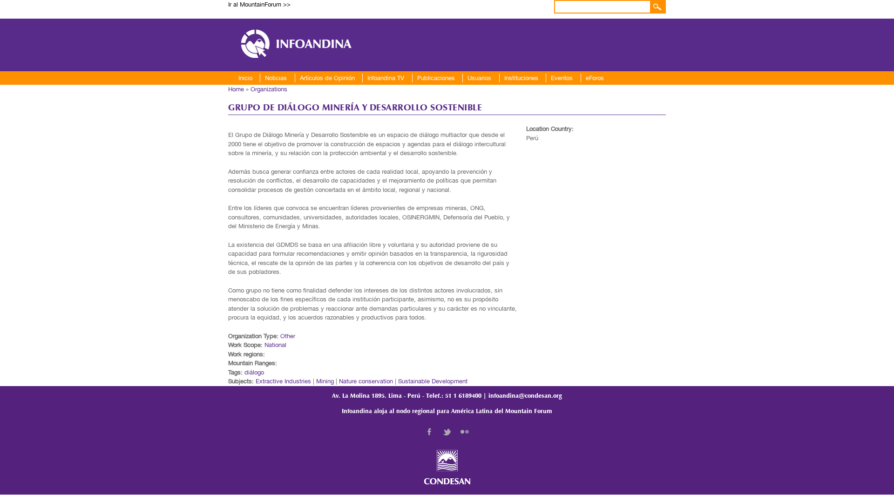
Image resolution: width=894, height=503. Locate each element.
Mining (325, 381)
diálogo (254, 372)
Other (287, 336)
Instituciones (521, 78)
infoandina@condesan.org (525, 396)
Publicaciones (436, 78)
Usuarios (479, 78)
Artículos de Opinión (327, 78)
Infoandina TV (385, 78)
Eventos (562, 78)
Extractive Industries (283, 381)
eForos (595, 78)
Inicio (245, 78)
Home (236, 89)
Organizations (269, 89)
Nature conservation (366, 381)
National (275, 344)
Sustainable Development (432, 381)
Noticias (276, 78)
